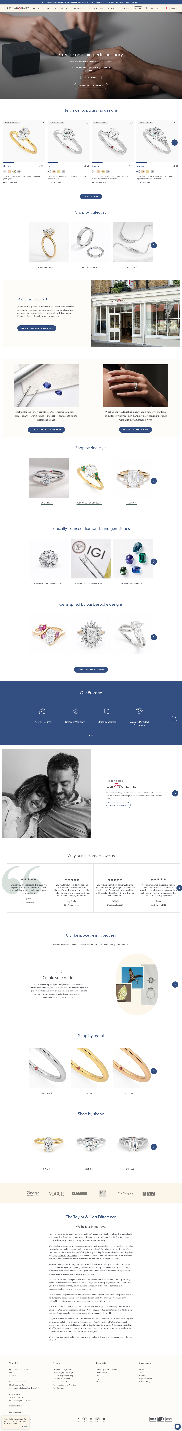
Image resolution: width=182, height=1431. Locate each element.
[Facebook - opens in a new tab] (78, 1419)
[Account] (146, 8)
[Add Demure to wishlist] (42, 122)
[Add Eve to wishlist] (86, 122)
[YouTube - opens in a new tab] (104, 1419)
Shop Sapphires (58, 1388)
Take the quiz (91, 77)
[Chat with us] (178, 1427)
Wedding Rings (62, 8)
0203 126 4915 (14, 1394)
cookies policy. (12, 1423)
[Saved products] (156, 8)
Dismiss (24, 1427)
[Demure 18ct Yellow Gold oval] (24, 152)
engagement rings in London (64, 1255)
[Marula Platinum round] (157, 152)
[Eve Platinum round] (69, 152)
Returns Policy (144, 1382)
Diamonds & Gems (81, 8)
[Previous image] (51, 141)
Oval (45, 1169)
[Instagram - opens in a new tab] (91, 1419)
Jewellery (98, 8)
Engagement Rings (42, 8)
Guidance (111, 8)
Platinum (45, 1093)
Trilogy (130, 503)
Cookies (142, 1375)
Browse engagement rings (91, 86)
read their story (118, 805)
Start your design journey (91, 670)
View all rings (91, 196)
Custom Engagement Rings (63, 1372)
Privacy (142, 1369)
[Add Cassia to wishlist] (131, 122)
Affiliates (99, 1382)
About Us (124, 8)
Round (88, 1169)
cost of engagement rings (79, 1289)
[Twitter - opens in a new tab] (97, 1419)
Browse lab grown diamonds (88, 584)
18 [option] (9, 171)
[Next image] (41, 141)
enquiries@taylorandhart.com (20, 1400)
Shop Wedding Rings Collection (64, 1385)
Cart (161, 8)
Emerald (130, 1169)
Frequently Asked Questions (106, 1369)
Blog (97, 1379)
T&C (141, 1372)
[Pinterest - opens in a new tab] (85, 1419)
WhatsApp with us (16, 1397)
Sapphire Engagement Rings (63, 1375)
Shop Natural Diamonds (62, 1379)
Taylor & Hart (18, 8)
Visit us (138, 8)
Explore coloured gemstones (46, 430)
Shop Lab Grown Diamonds (63, 1382)
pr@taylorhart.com (16, 1412)
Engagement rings (46, 267)
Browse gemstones (130, 584)
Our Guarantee (101, 1372)
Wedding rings (88, 267)
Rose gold (130, 1093)
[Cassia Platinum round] (113, 152)
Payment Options (146, 1379)
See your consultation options (36, 328)
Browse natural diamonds (45, 584)
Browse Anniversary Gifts (135, 430)
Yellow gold (87, 1093)
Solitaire (45, 503)
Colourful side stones (88, 503)
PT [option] (5, 171)
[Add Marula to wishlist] (175, 122)
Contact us (151, 8)
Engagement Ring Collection (63, 1369)
